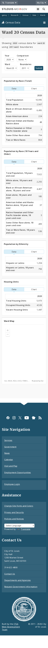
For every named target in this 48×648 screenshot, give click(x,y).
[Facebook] (7, 417)
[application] (24, 354)
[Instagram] (14, 417)
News (7, 453)
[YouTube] (26, 417)
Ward (7, 64)
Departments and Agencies (17, 580)
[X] (20, 417)
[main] (24, 208)
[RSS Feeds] (40, 417)
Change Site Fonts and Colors (18, 506)
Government (10, 446)
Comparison (23, 55)
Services (8, 440)
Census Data (12, 22)
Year (7, 55)
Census (26, 15)
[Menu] (44, 22)
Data (34, 15)
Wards (42, 15)
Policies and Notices (14, 518)
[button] (8, 330)
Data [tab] (14, 88)
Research (14, 15)
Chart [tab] (34, 88)
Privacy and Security (14, 512)
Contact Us (9, 574)
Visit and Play (10, 466)
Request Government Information (20, 586)
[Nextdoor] (34, 417)
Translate (25, 529)
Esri (42, 381)
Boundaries (26, 64)
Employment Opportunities (17, 472)
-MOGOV (14, 9)
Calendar (8, 459)
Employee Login (12, 484)
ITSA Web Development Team (11, 627)
